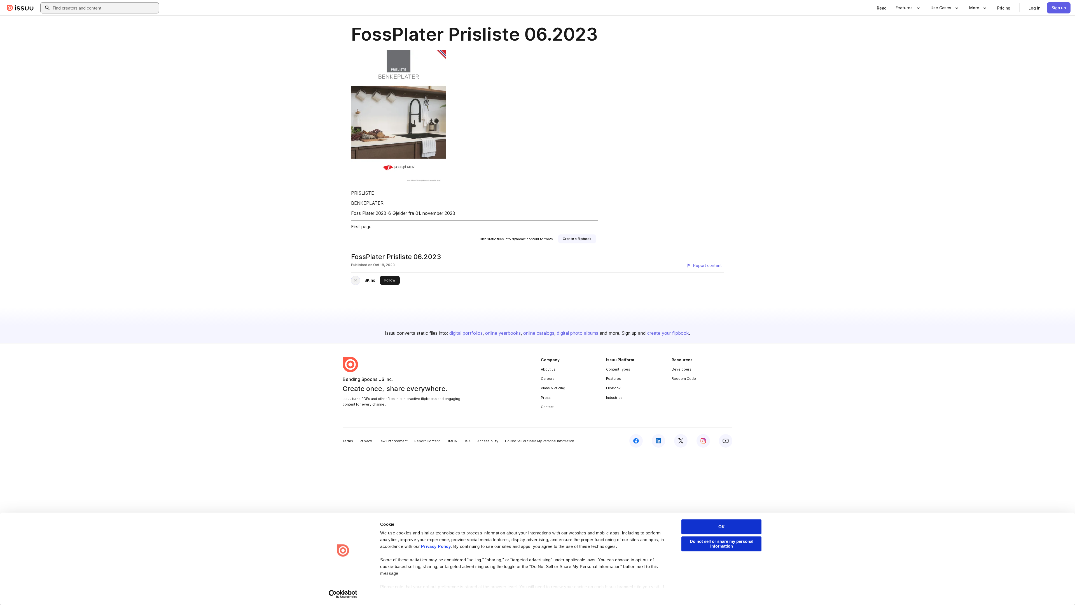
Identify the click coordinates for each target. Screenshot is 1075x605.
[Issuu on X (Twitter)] (681, 441)
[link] (881, 7)
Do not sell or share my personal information (721, 543)
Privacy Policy (436, 546)
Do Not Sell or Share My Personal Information (539, 441)
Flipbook (613, 388)
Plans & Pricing (553, 388)
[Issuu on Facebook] (636, 441)
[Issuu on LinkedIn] (658, 441)
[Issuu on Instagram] (703, 441)
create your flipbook (668, 333)
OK (721, 526)
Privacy (366, 441)
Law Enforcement (393, 441)
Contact (547, 407)
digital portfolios (466, 333)
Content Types (618, 369)
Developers (681, 369)
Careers (548, 378)
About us (548, 369)
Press (546, 397)
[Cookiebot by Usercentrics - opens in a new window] (343, 594)
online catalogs (538, 333)
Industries (614, 397)
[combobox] (104, 8)
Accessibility (487, 441)
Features (613, 378)
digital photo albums (577, 333)
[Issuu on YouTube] (725, 441)
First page (361, 226)
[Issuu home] (20, 8)
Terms (348, 441)
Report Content (427, 441)
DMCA (452, 441)
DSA (467, 441)
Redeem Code (684, 378)
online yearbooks (503, 333)
